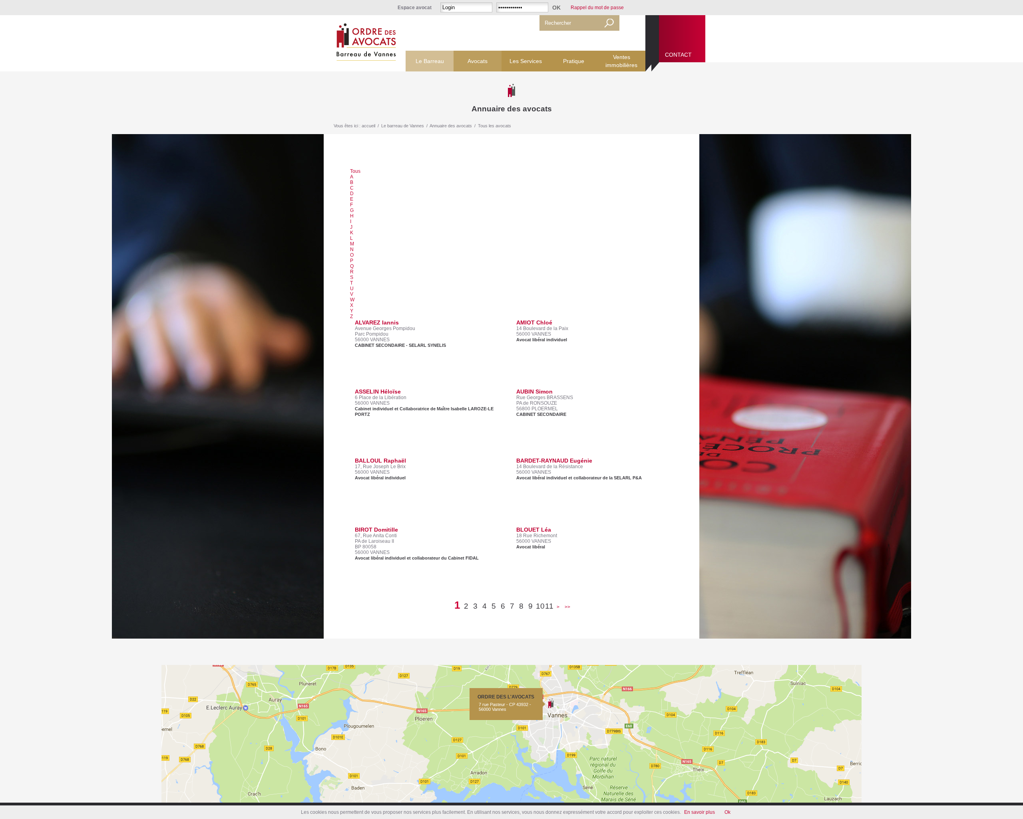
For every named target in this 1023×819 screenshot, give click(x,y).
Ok (727, 812)
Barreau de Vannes (365, 43)
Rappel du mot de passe (597, 7)
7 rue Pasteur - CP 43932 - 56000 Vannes (506, 703)
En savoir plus (699, 812)
